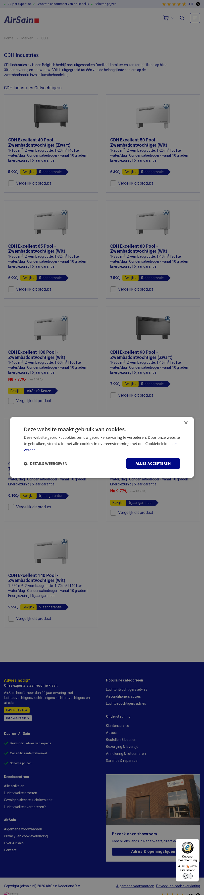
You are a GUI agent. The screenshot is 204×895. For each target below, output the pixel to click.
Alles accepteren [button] (153, 463)
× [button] (186, 423)
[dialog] (102, 447)
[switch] (188, 876)
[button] (45, 463)
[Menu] (196, 842)
